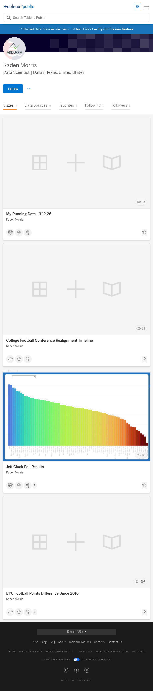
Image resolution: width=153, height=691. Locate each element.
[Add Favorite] (144, 233)
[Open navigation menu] (146, 6)
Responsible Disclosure (112, 651)
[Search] (8, 17)
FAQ (52, 642)
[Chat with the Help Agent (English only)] (137, 6)
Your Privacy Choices (96, 659)
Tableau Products (80, 642)
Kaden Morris (14, 219)
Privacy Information (59, 651)
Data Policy (84, 651)
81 (143, 202)
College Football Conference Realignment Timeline (49, 340)
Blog (44, 642)
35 (143, 329)
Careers (99, 642)
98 (143, 455)
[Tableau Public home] (19, 6)
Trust (34, 642)
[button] (66, 670)
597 (142, 581)
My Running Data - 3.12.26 (28, 214)
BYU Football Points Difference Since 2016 (42, 593)
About (62, 642)
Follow (13, 89)
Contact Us (115, 642)
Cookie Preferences (56, 659)
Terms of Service (30, 651)
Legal (12, 651)
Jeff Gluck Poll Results (25, 467)
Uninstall (138, 651)
